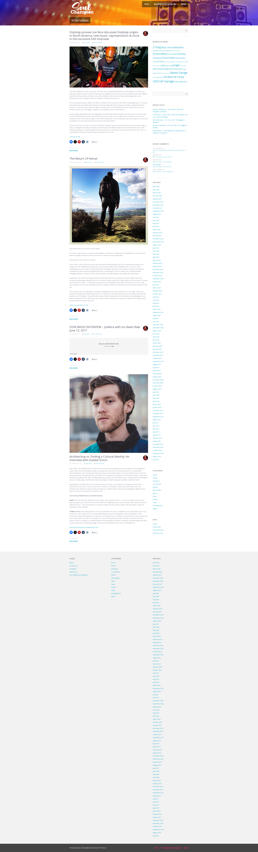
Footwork (157, 58)
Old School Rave (176, 69)
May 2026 (156, 190)
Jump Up (169, 65)
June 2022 (156, 300)
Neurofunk (183, 65)
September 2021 (158, 312)
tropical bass (159, 77)
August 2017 (157, 420)
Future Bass (168, 57)
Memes (155, 487)
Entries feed (157, 527)
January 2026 (157, 199)
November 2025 (158, 205)
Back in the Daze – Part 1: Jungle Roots (163, 171)
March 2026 (157, 193)
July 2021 (156, 318)
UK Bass (168, 77)
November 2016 (158, 447)
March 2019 (157, 371)
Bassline (179, 47)
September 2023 (158, 279)
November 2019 (158, 355)
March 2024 (157, 260)
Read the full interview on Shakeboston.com (84, 527)
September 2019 (158, 361)
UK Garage (166, 81)
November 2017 (158, 413)
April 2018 (156, 401)
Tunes (155, 502)
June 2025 (156, 220)
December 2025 (158, 202)
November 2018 (158, 383)
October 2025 (157, 208)
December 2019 (158, 352)
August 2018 (157, 389)
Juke (163, 65)
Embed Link (73, 572)
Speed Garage (179, 72)
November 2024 (158, 239)
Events (155, 475)
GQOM (155, 62)
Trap (154, 77)
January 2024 (157, 266)
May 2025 (156, 223)
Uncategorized (157, 505)
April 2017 (156, 432)
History (155, 478)
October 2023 (157, 276)
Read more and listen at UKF (79, 305)
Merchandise (157, 490)
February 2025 (157, 233)
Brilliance (88, 848)
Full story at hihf (75, 137)
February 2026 (157, 196)
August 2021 (157, 315)
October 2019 (157, 358)
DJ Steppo (73, 569)
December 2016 (158, 444)
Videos (155, 509)
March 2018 (157, 404)
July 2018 (156, 392)
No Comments (98, 42)
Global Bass (180, 58)
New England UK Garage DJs (79, 575)
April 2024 (156, 257)
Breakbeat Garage (158, 50)
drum (178, 50)
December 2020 (158, 325)
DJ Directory (74, 566)
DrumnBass (160, 54)
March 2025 (157, 230)
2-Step (157, 47)
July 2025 (156, 217)
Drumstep (171, 54)
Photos (155, 499)
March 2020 (157, 343)
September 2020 (158, 328)
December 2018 (158, 380)
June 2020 (156, 334)
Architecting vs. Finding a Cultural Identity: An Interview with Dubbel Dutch (99, 458)
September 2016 (158, 453)
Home (176, 20)
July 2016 (156, 460)
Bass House (168, 47)
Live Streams (157, 484)
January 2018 (157, 407)
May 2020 (156, 337)
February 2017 (157, 438)
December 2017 (158, 410)
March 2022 (157, 309)
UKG (156, 81)
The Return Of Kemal (83, 158)
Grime (160, 61)
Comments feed (158, 530)
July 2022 (156, 297)
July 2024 (156, 248)
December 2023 (158, 269)
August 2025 (157, 214)
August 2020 (157, 331)
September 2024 (158, 242)
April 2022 (156, 306)
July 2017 (156, 423)
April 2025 (156, 226)
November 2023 (158, 272)
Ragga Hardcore (157, 73)
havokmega (156, 165)
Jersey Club (158, 65)
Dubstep (181, 53)
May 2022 (156, 303)
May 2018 (156, 398)
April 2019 (156, 367)
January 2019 (157, 377)
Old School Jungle (161, 69)
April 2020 (156, 340)
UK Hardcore (181, 81)
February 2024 (157, 263)
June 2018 (156, 395)
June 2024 (156, 251)
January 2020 (157, 349)
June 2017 (156, 426)
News (155, 496)
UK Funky (178, 77)
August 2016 (157, 456)
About (71, 563)
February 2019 (157, 374)
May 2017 (156, 429)
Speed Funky (166, 73)
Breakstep (167, 50)
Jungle (175, 65)
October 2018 (157, 386)
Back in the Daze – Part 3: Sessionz (162, 157)
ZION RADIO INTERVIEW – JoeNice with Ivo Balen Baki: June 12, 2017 (105, 328)
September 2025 (158, 211)
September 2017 (158, 417)
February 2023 (157, 291)
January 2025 (157, 236)
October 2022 (157, 294)
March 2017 (157, 435)
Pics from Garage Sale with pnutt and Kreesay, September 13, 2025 (169, 151)
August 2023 (157, 282)
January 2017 (157, 441)
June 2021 (156, 321)
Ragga (184, 69)
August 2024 (157, 245)
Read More (74, 151)
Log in (155, 524)
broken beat (173, 50)
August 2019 (157, 364)
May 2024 (156, 254)
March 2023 (157, 288)
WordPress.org (157, 533)
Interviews (185, 20)
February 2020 (157, 346)
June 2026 (156, 187)
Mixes (155, 493)
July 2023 (156, 285)
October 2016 (157, 450)
